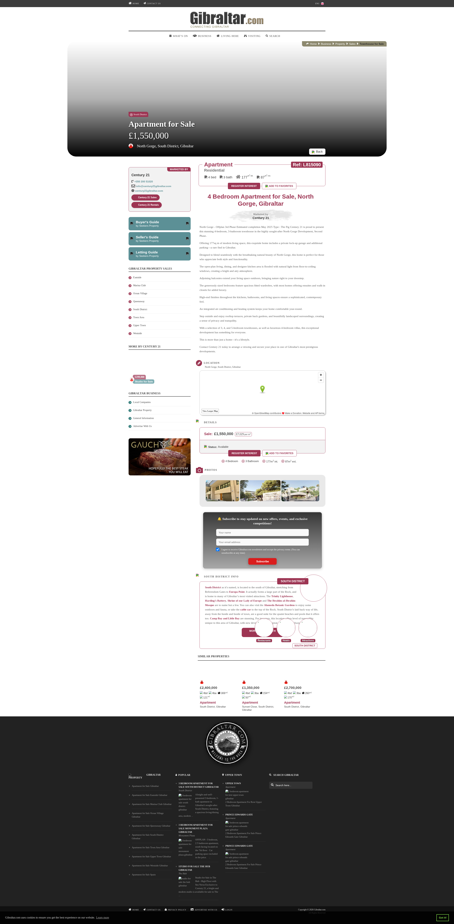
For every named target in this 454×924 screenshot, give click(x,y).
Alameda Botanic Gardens (279, 605)
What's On (180, 36)
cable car (245, 609)
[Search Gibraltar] (272, 785)
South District (213, 587)
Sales (352, 43)
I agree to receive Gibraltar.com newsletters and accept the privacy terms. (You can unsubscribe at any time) (261, 551)
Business (326, 43)
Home (136, 3)
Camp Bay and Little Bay (225, 618)
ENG (317, 3)
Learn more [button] (102, 917)
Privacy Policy (177, 910)
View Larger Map (210, 411)
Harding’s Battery (215, 600)
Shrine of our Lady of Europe (245, 600)
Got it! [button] (443, 917)
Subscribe (262, 561)
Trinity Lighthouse (282, 596)
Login (228, 910)
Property (340, 43)
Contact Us (154, 3)
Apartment (208, 702)
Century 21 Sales (147, 197)
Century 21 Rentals (148, 205)
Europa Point (237, 591)
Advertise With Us (206, 910)
